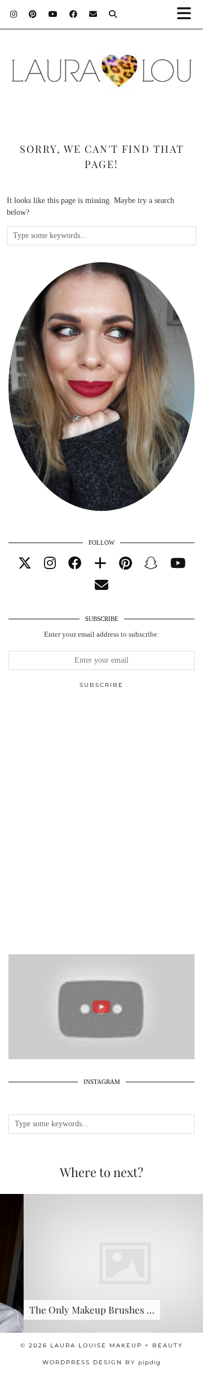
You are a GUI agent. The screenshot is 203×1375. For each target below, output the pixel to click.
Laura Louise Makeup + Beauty (116, 1345)
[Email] (93, 14)
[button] (187, 14)
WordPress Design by (101, 1362)
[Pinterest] (33, 14)
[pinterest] (125, 563)
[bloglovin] (100, 563)
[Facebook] (73, 14)
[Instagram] (13, 14)
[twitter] (25, 563)
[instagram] (50, 563)
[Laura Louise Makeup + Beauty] (101, 65)
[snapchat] (151, 563)
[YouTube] (53, 14)
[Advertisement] (101, 826)
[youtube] (178, 563)
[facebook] (75, 563)
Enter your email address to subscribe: (102, 634)
